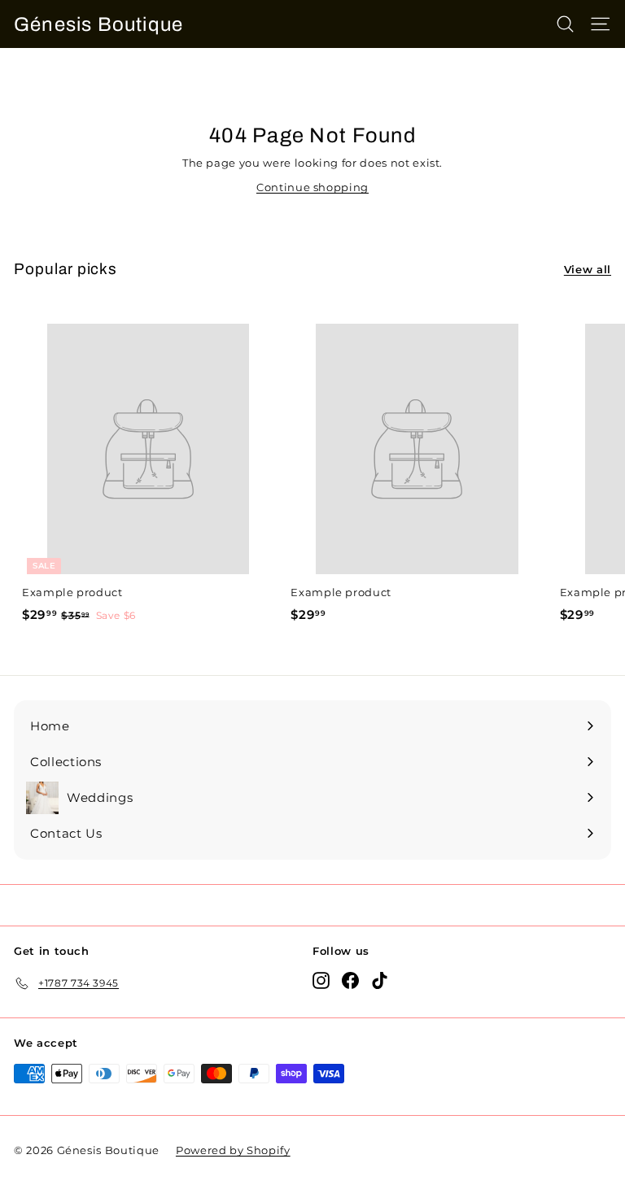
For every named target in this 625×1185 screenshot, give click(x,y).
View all (587, 269)
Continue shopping (312, 187)
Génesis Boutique (98, 24)
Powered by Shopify (233, 1150)
